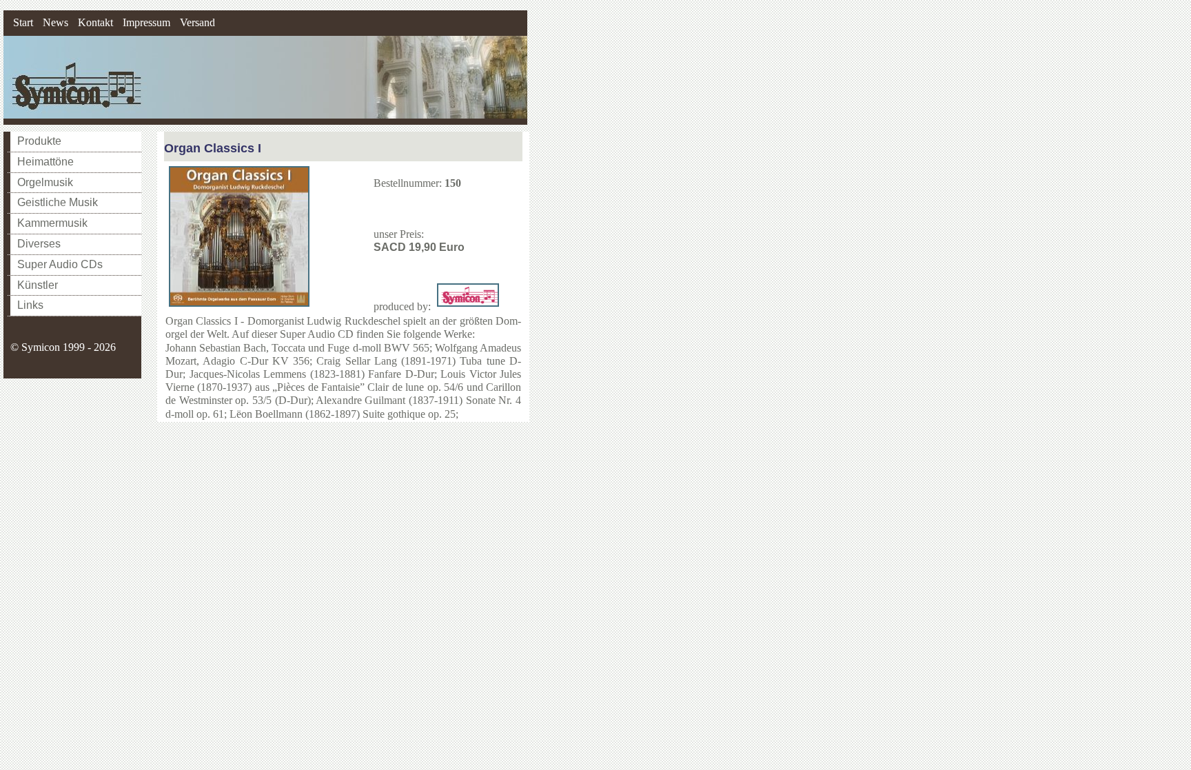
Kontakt (95, 22)
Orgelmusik (45, 182)
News (55, 22)
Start (23, 22)
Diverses (39, 244)
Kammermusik (52, 223)
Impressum (146, 22)
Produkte (39, 141)
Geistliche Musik (57, 202)
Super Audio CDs (60, 264)
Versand (197, 22)
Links (30, 305)
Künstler (37, 285)
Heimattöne (45, 162)
